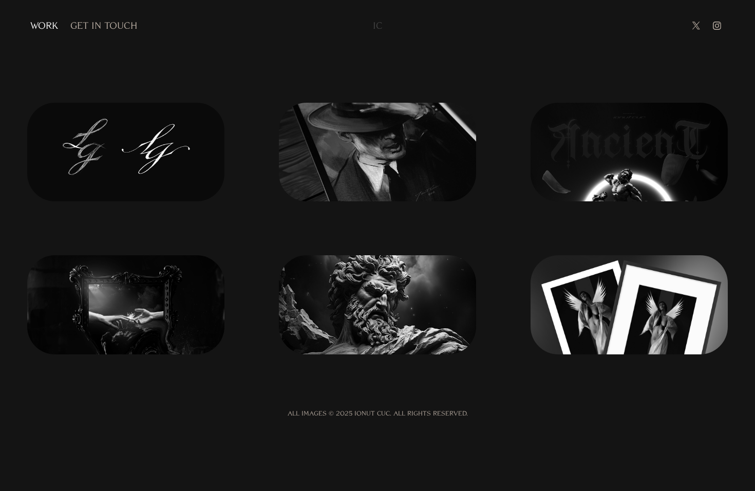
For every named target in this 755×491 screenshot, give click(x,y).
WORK (44, 25)
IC (378, 25)
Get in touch (103, 25)
